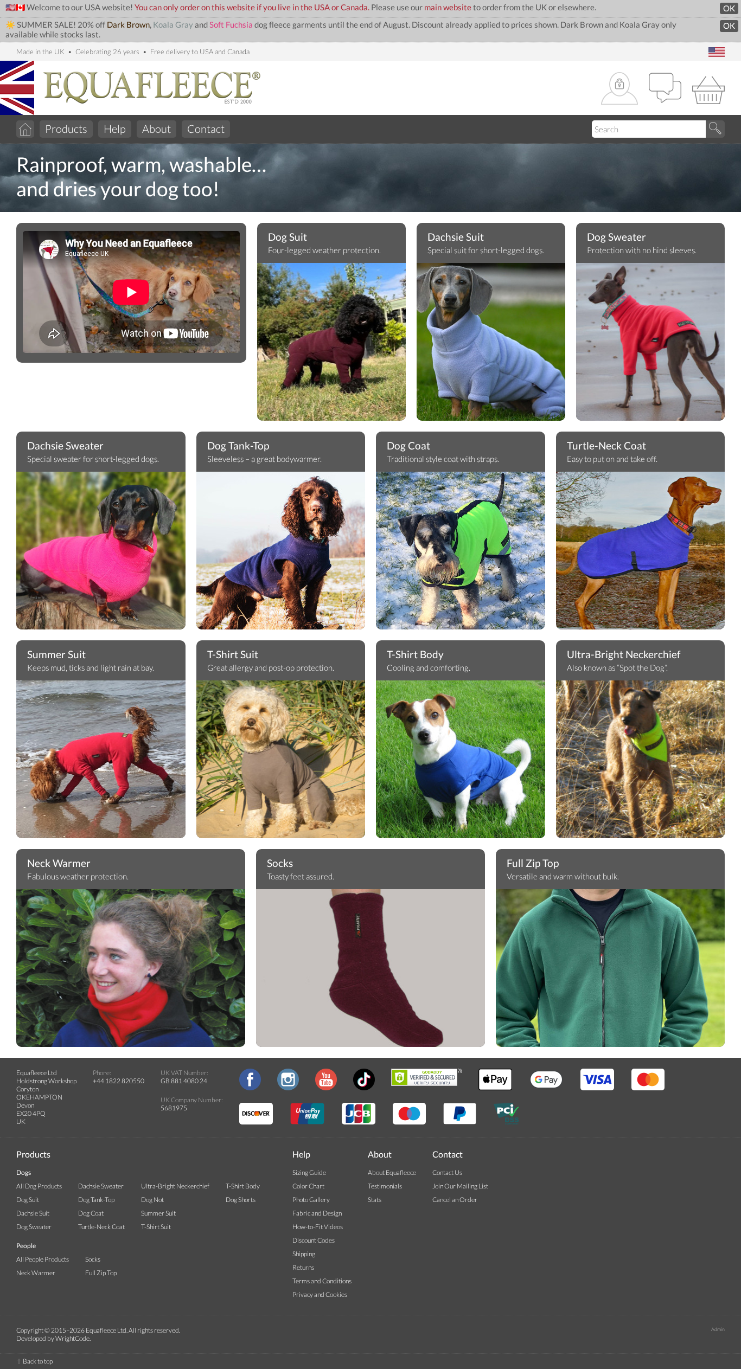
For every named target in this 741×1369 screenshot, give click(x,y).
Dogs (23, 1172)
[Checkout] (708, 89)
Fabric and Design (317, 1213)
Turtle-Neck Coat (606, 446)
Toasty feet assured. (300, 876)
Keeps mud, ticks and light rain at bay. (90, 667)
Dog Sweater (616, 237)
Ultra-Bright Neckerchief (623, 654)
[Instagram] (288, 1088)
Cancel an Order (454, 1200)
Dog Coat (408, 446)
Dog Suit (287, 237)
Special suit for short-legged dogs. (485, 250)
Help (115, 128)
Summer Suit (56, 654)
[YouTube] (326, 1088)
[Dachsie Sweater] (101, 553)
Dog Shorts (240, 1200)
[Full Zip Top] (610, 970)
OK (729, 8)
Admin (718, 1329)
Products (66, 128)
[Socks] (370, 970)
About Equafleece (392, 1172)
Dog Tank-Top (238, 446)
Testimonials (385, 1186)
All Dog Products (39, 1186)
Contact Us (447, 1172)
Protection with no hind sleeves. (642, 250)
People (26, 1246)
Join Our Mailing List (460, 1186)
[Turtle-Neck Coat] (640, 556)
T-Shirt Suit (232, 654)
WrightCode (72, 1338)
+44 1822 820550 (118, 1081)
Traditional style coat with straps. (443, 459)
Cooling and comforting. (428, 667)
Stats (374, 1200)
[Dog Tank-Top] (281, 566)
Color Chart (308, 1186)
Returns (303, 1267)
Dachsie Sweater (65, 446)
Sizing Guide (309, 1172)
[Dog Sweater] (650, 344)
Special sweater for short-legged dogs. (93, 459)
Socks (280, 863)
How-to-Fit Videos (317, 1227)
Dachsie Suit (455, 237)
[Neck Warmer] (130, 970)
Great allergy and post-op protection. (270, 667)
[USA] (716, 53)
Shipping (303, 1254)
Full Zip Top (533, 863)
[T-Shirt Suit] (281, 761)
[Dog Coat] (460, 553)
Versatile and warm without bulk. (563, 876)
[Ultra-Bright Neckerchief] (640, 761)
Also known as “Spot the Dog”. (617, 667)
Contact (206, 128)
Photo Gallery (311, 1200)
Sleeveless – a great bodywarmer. (264, 459)
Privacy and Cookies (319, 1294)
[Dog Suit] (331, 344)
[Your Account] (619, 89)
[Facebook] (250, 1088)
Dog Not (152, 1200)
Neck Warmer (59, 863)
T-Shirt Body (415, 654)
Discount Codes (313, 1240)
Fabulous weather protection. (78, 876)
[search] (715, 129)
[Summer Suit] (101, 761)
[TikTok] (364, 1088)
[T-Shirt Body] (460, 761)
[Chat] (665, 89)
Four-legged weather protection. (324, 250)
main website (447, 7)
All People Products (42, 1259)
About (156, 128)
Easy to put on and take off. (612, 459)
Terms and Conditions (322, 1281)
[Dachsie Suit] (491, 344)
